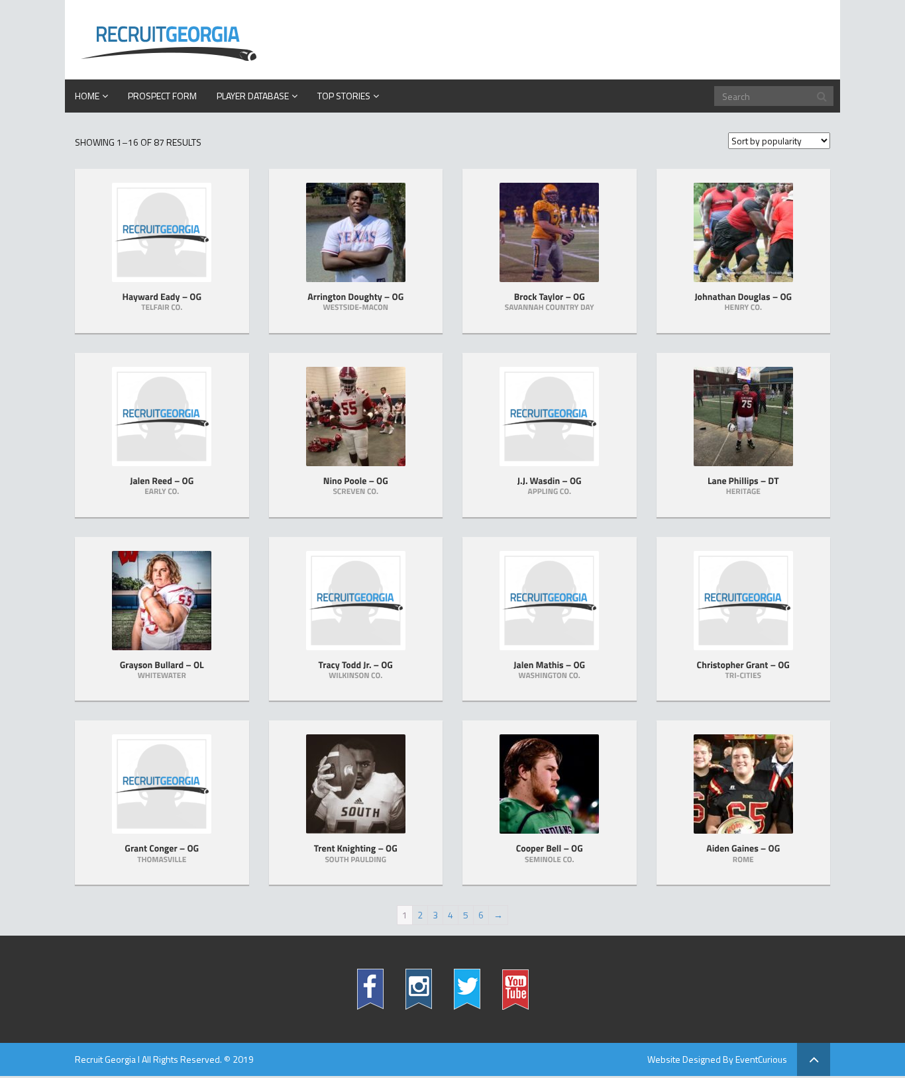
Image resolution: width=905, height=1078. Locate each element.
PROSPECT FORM (162, 96)
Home (87, 96)
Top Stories (343, 96)
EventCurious (761, 1059)
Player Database (253, 96)
